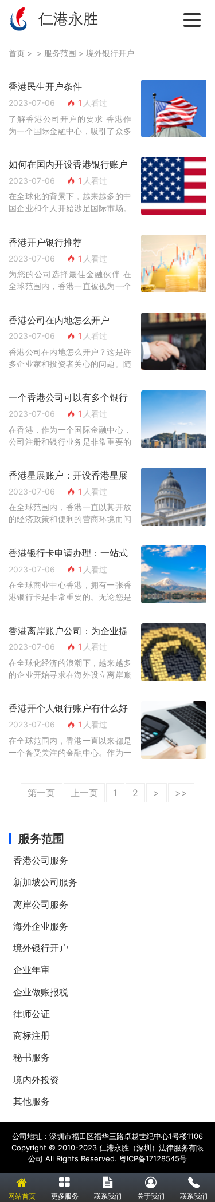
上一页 (84, 792)
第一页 (41, 792)
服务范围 (60, 53)
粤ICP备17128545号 (153, 1158)
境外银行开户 (110, 53)
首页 (17, 53)
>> (181, 792)
